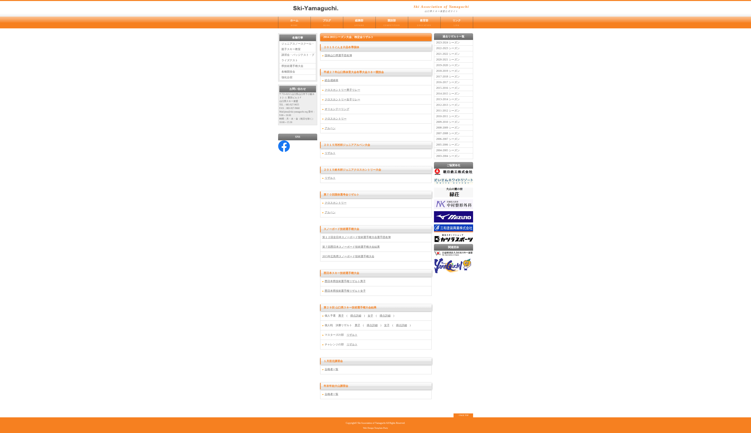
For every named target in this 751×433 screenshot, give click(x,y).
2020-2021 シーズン (448, 59)
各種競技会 (288, 71)
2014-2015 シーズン (448, 93)
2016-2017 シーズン (448, 82)
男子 (341, 315)
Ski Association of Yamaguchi (371, 423)
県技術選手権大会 (292, 66)
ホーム (294, 22)
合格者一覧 (331, 369)
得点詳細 (355, 315)
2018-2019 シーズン (448, 70)
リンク (457, 22)
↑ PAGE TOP (463, 415)
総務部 (359, 22)
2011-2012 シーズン (448, 110)
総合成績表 (331, 80)
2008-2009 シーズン (448, 127)
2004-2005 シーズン (448, 150)
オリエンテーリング (337, 109)
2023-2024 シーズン (448, 42)
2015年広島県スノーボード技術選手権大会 (348, 256)
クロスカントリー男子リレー (342, 89)
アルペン (330, 128)
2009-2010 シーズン (448, 122)
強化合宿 (286, 77)
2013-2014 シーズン (448, 99)
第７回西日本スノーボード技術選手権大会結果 (351, 246)
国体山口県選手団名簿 (338, 55)
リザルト (330, 153)
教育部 (424, 22)
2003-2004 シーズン (448, 156)
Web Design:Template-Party (375, 428)
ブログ (327, 22)
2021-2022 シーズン (448, 53)
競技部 (392, 22)
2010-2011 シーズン (448, 116)
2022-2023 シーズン (448, 48)
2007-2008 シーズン (448, 133)
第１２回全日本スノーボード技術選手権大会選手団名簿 (356, 237)
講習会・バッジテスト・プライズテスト (297, 57)
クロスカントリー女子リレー (342, 99)
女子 (370, 315)
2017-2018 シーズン (448, 76)
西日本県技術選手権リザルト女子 (345, 290)
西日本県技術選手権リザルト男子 (345, 281)
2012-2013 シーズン (448, 105)
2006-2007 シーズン (448, 139)
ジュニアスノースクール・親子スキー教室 (297, 46)
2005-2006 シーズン (448, 144)
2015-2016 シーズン (448, 87)
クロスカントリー (336, 118)
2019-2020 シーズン (448, 65)
